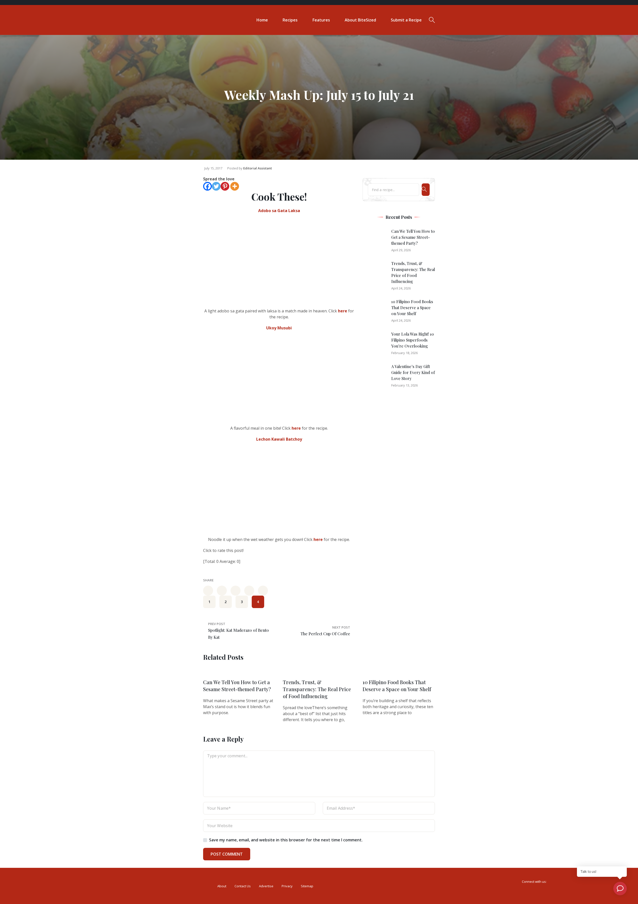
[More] (234, 186)
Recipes (290, 20)
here (342, 311)
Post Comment (227, 854)
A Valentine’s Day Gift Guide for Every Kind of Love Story (413, 372)
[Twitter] (216, 186)
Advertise (266, 886)
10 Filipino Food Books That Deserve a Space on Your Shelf (412, 307)
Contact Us (243, 886)
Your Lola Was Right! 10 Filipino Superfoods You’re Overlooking (412, 340)
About (221, 886)
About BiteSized (360, 20)
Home (262, 20)
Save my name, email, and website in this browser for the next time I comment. (286, 840)
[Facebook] (207, 186)
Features (321, 20)
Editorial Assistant (257, 168)
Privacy (287, 886)
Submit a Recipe (406, 20)
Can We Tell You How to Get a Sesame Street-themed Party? (413, 237)
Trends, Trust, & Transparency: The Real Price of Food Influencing (317, 689)
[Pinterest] (225, 186)
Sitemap (307, 886)
